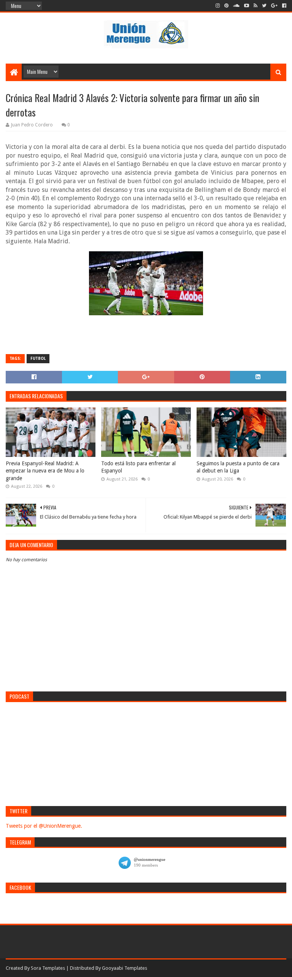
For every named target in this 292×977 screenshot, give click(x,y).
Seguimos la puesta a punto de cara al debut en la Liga (238, 467)
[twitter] (264, 5)
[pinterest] (226, 5)
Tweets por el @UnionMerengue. (44, 826)
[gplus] (274, 5)
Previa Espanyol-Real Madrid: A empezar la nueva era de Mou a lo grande (45, 470)
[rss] (255, 5)
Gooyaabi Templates (124, 968)
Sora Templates (48, 968)
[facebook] (283, 5)
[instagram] (217, 5)
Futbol (38, 358)
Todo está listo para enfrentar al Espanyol (138, 467)
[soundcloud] (236, 5)
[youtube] (247, 5)
